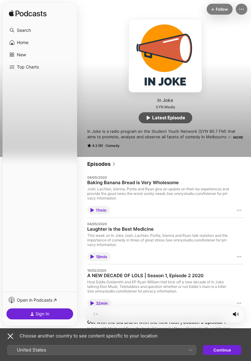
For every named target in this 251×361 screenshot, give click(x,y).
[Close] (10, 336)
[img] (28, 14)
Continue (222, 350)
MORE (238, 137)
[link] (101, 164)
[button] (40, 30)
